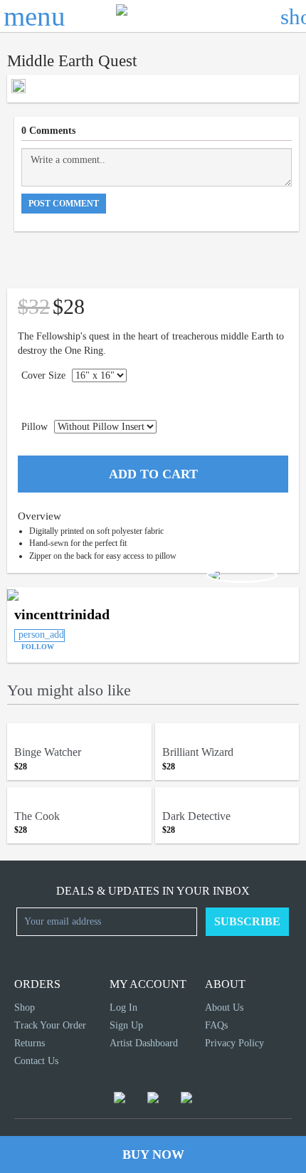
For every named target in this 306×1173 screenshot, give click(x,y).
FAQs (216, 1025)
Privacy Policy (234, 1043)
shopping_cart (293, 16)
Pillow (34, 426)
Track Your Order (50, 1025)
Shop (24, 1007)
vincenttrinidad (62, 614)
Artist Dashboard (144, 1043)
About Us (224, 1007)
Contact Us (36, 1061)
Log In (123, 1007)
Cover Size (43, 375)
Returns (29, 1043)
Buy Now (153, 1154)
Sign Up (126, 1025)
